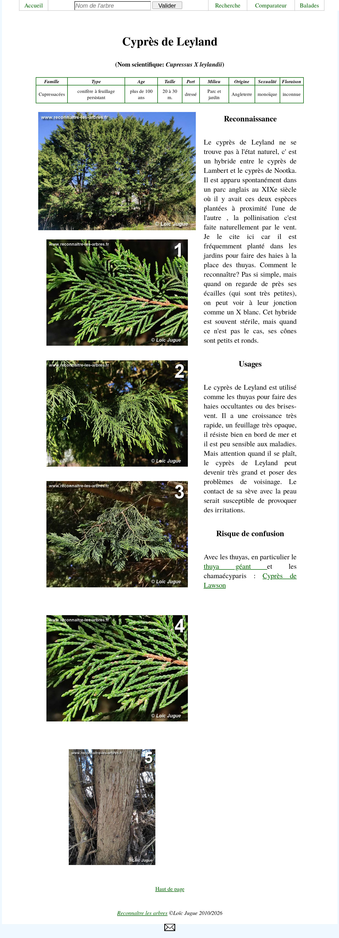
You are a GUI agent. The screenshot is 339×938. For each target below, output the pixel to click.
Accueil (33, 5)
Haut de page (169, 888)
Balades (309, 5)
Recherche (227, 5)
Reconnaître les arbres (142, 912)
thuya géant (235, 566)
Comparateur (271, 5)
